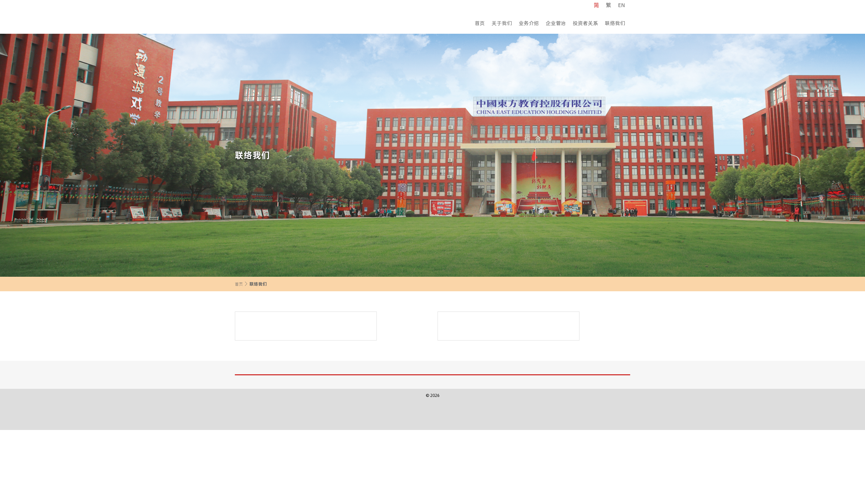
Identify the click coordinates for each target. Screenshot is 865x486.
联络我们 (615, 23)
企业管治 (556, 23)
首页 (480, 23)
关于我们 (502, 23)
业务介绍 (529, 23)
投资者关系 (585, 23)
